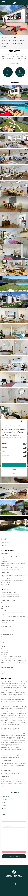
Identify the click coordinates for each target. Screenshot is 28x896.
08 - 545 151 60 (14, 852)
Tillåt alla (14, 465)
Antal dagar (5, 796)
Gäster (4, 802)
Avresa (4, 808)
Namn (4, 814)
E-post (4, 820)
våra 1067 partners (9, 427)
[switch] (25, 448)
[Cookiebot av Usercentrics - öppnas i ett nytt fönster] (21, 421)
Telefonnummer (6, 826)
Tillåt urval (14, 469)
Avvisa (14, 473)
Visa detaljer (21, 460)
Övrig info (5, 832)
